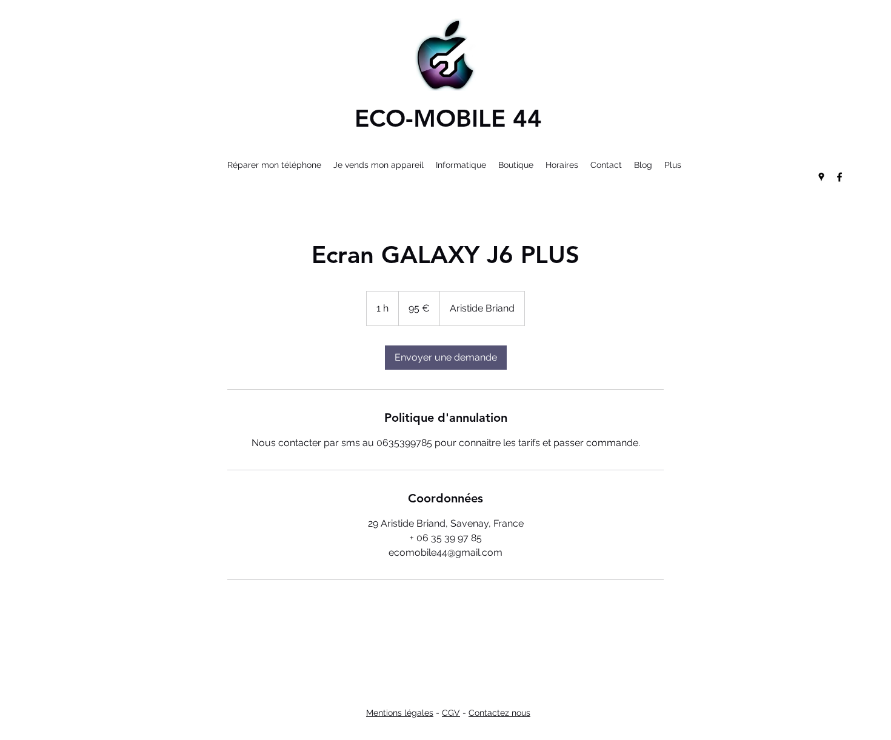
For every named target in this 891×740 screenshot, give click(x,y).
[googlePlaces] (821, 177)
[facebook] (839, 177)
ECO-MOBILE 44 (448, 118)
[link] (446, 357)
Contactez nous (499, 713)
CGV (451, 713)
